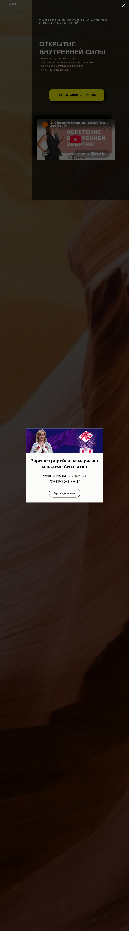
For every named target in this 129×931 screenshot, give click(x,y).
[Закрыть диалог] (123, 5)
